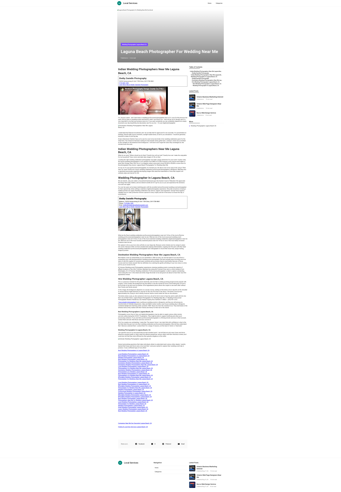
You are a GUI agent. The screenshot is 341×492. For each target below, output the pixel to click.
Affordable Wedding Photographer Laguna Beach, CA (134, 377)
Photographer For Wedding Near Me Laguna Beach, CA (135, 388)
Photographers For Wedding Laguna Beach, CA (132, 372)
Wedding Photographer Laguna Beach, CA (131, 357)
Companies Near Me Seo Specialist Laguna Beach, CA (135, 423)
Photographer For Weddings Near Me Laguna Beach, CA (135, 361)
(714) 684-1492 (124, 83)
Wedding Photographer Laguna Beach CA (134, 44)
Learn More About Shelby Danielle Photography (133, 85)
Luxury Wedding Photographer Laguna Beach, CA (133, 409)
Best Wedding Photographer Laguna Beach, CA (132, 359)
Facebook (141, 444)
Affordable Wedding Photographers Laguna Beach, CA (135, 396)
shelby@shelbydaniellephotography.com (135, 205)
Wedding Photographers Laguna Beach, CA (131, 405)
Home (209, 3)
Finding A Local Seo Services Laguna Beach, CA (133, 427)
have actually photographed (127, 302)
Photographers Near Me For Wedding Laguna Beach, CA (135, 400)
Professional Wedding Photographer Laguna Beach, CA (135, 391)
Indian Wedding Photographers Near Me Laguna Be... (206, 75)
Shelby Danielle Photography (200, 73)
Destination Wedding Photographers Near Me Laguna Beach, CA (138, 365)
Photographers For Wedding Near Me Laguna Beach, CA (135, 368)
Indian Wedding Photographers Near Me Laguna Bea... (206, 71)
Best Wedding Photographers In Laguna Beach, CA (133, 350)
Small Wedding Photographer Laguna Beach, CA (133, 407)
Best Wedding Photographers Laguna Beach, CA (207, 83)
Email (183, 444)
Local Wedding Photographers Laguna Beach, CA (133, 354)
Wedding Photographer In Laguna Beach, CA (131, 393)
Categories (219, 3)
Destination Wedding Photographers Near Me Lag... (207, 80)
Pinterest (168, 444)
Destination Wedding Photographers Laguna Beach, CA (135, 363)
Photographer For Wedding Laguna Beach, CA (132, 404)
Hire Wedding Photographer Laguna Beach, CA (205, 82)
